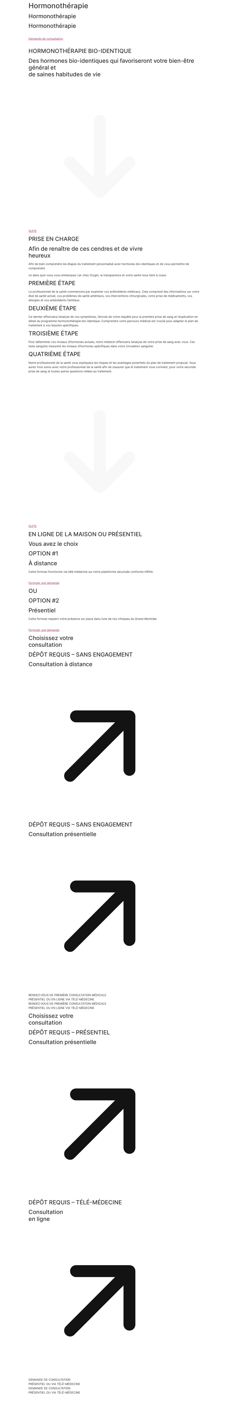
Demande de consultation (45, 38)
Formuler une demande (43, 583)
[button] (99, 816)
